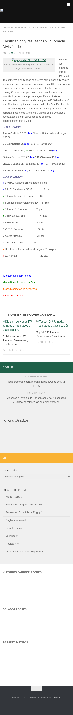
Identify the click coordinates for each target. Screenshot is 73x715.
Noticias (50, 27)
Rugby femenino (15, 520)
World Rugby (13, 496)
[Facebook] (68, 367)
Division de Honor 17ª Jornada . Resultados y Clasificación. (15, 340)
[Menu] (69, 4)
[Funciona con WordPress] (27, 697)
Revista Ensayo (14, 528)
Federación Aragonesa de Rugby (24, 504)
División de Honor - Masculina (23, 27)
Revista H (11, 543)
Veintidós (11, 535)
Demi (11, 53)
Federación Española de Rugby (23, 512)
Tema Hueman (54, 697)
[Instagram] (63, 367)
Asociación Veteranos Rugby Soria (25, 551)
